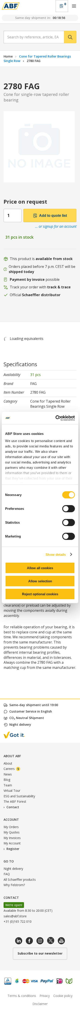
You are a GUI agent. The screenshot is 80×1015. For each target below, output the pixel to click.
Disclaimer (40, 1004)
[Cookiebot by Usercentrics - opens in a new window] (56, 418)
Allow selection (40, 581)
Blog (7, 779)
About (8, 763)
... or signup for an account (55, 226)
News (8, 774)
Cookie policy (62, 996)
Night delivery (13, 868)
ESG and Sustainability (19, 796)
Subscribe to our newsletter (40, 953)
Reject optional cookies (40, 594)
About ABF (12, 756)
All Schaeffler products (20, 879)
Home (8, 56)
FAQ (7, 874)
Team (8, 785)
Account (11, 819)
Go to (9, 861)
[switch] (68, 508)
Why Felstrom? (14, 885)
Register (12, 849)
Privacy (45, 996)
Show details (56, 554)
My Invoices (12, 838)
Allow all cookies (40, 568)
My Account (12, 843)
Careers (11, 769)
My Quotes (12, 832)
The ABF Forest (15, 801)
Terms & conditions (22, 996)
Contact (12, 807)
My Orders (11, 827)
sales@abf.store (15, 916)
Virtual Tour (12, 790)
